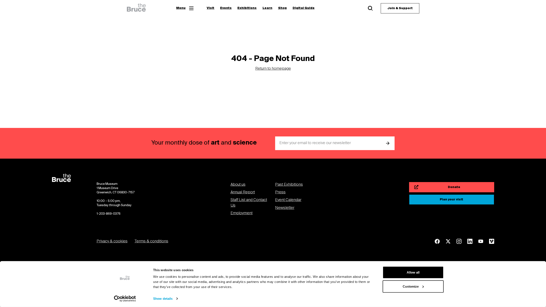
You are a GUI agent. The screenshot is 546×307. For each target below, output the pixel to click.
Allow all (413, 272)
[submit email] (388, 143)
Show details (163, 298)
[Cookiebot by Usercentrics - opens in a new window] (125, 298)
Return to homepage (273, 68)
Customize (411, 286)
